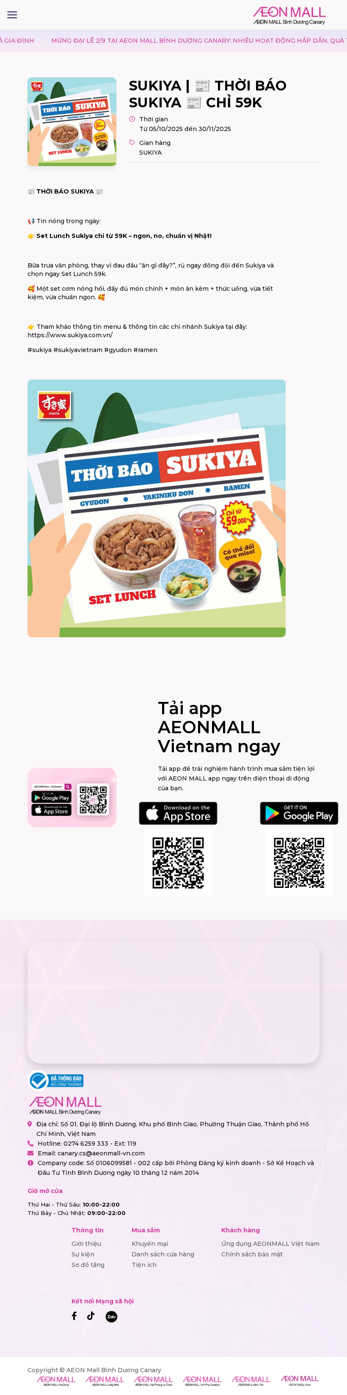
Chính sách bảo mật (252, 1254)
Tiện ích (144, 1265)
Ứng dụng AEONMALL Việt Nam (270, 1244)
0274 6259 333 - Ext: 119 (99, 1143)
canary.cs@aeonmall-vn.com (101, 1153)
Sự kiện (83, 1254)
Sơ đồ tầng (88, 1265)
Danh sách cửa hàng (163, 1254)
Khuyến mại (150, 1244)
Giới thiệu (86, 1244)
